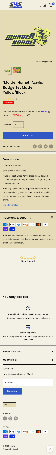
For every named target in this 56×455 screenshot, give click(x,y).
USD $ (7, 405)
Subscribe (12, 391)
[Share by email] (51, 146)
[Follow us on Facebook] (5, 418)
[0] (51, 5)
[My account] (45, 5)
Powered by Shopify (11, 449)
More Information (11, 205)
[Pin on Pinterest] (40, 146)
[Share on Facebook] (35, 146)
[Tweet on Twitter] (46, 146)
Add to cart (28, 135)
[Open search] (39, 5)
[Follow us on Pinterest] (16, 418)
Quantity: (7, 125)
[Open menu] (4, 5)
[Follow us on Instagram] (10, 418)
